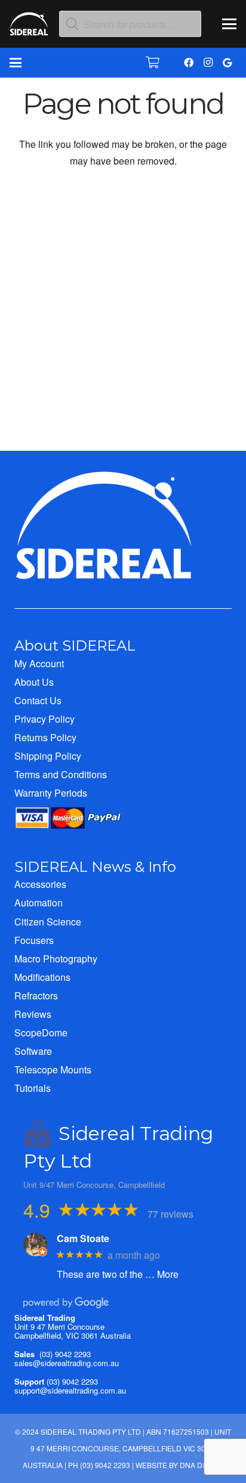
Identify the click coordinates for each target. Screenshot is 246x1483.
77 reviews (170, 1214)
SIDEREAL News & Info (95, 866)
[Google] (226, 62)
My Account (39, 663)
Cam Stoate (83, 1238)
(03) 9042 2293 (65, 1354)
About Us (34, 682)
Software (33, 1051)
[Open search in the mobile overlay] (130, 24)
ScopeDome (40, 1032)
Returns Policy (45, 737)
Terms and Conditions (60, 774)
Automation (38, 902)
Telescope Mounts (52, 1069)
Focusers (34, 940)
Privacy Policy (44, 719)
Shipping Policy (47, 756)
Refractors (36, 995)
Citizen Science (47, 921)
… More (162, 1274)
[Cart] (153, 63)
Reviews (32, 1014)
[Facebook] (188, 62)
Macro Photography (55, 958)
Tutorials (32, 1088)
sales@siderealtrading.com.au (66, 1363)
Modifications (42, 977)
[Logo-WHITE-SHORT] (29, 27)
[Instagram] (207, 62)
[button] (229, 24)
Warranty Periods (50, 793)
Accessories (40, 884)
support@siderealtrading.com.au (70, 1390)
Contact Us (37, 700)
